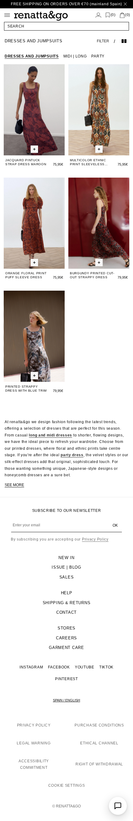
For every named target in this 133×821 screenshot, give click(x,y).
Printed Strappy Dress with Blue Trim (26, 388)
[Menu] (7, 15)
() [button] (113, 15)
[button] (66, 26)
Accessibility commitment (34, 764)
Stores (66, 628)
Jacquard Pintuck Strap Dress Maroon (25, 162)
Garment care (66, 647)
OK (115, 525)
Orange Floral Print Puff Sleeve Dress (25, 275)
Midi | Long (75, 56)
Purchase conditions (99, 725)
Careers (66, 638)
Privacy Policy (95, 539)
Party (98, 56)
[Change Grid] (124, 41)
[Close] (125, 4)
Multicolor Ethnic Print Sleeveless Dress (88, 162)
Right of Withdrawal (99, 764)
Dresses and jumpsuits (32, 56)
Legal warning (33, 743)
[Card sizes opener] (34, 149)
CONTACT (66, 612)
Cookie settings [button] (66, 785)
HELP (66, 593)
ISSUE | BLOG (66, 567)
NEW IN (66, 557)
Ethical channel (99, 743)
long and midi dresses (50, 435)
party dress (72, 455)
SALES (66, 577)
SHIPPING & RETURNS (67, 602)
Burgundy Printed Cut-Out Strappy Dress (92, 275)
